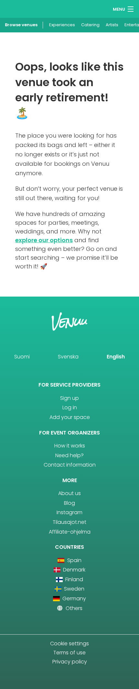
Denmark (73, 569)
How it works (69, 445)
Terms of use (69, 652)
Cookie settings (69, 643)
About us (69, 493)
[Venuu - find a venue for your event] (17, 8)
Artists (112, 25)
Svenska (68, 356)
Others (73, 608)
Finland (73, 579)
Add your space (69, 417)
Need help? (69, 455)
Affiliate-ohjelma (70, 532)
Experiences (62, 25)
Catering (90, 25)
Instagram (69, 512)
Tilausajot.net (69, 522)
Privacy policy (69, 661)
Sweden (73, 589)
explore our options (44, 240)
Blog (69, 503)
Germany (73, 598)
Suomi (22, 356)
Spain (73, 560)
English (116, 356)
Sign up (69, 398)
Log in (69, 407)
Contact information (70, 465)
